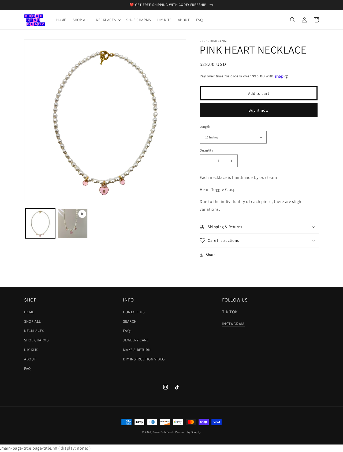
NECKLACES (34, 330)
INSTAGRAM (233, 324)
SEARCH (130, 321)
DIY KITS (31, 349)
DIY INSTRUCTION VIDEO (144, 359)
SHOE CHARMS (36, 340)
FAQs (127, 330)
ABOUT (30, 359)
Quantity (206, 150)
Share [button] (211, 254)
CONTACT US (133, 312)
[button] (108, 19)
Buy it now (258, 110)
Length (205, 126)
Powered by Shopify (188, 432)
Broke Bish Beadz (163, 432)
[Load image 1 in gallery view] (40, 223)
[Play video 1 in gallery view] (73, 223)
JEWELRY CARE (135, 340)
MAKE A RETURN (137, 349)
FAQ (27, 368)
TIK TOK (230, 312)
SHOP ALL (32, 321)
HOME (29, 312)
